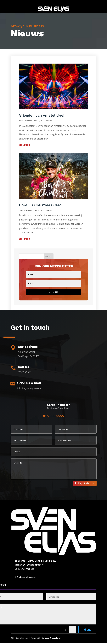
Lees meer (24, 144)
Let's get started (84, 483)
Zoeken (48, 256)
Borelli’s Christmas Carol (41, 205)
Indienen (87, 629)
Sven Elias (28, 120)
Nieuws (49, 120)
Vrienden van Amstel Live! (41, 115)
